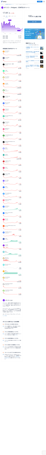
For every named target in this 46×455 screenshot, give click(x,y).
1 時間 (4, 16)
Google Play (7, 357)
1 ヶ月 (12, 16)
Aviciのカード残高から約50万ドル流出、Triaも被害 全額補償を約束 (32, 56)
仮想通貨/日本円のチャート (9, 4)
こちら (16, 334)
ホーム (2, 4)
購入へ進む (34, 21)
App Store (17, 356)
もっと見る (5, 315)
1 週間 (9, 16)
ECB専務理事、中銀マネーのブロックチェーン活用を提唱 (32, 47)
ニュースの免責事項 (29, 44)
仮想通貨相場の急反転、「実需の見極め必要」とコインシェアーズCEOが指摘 (32, 52)
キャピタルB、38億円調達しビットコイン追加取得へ (32, 61)
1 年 (15, 16)
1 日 (6, 16)
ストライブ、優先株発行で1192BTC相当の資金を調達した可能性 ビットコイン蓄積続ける (32, 66)
